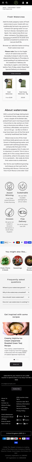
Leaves (18, 7)
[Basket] (27, 2)
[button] (16, 287)
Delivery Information (23, 404)
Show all (16, 364)
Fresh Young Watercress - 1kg (23, 93)
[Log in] (23, 2)
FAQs (3, 400)
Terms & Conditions (22, 408)
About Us (4, 398)
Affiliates (4, 419)
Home (4, 7)
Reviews (4, 409)
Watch (20, 423)
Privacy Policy (20, 411)
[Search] (7, 2)
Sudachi (24, 350)
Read (27, 416)
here (16, 379)
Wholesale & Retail (7, 417)
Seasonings (17, 268)
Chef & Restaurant (7, 414)
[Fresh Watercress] (9, 83)
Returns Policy (21, 406)
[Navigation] (3, 2)
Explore (27, 420)
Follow (20, 416)
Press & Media (5, 421)
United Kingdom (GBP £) (15, 433)
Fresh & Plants (11, 7)
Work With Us (5, 423)
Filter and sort (16, 73)
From (9, 97)
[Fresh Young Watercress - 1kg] (23, 83)
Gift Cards (4, 407)
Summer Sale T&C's (22, 401)
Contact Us (4, 403)
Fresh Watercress (9, 93)
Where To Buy (5, 405)
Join (27, 423)
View (20, 420)
